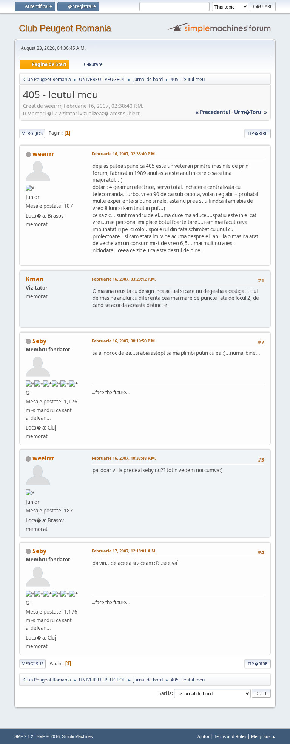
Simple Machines (77, 736)
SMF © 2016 (48, 736)
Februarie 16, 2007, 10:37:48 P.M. (124, 458)
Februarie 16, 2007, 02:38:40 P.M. (124, 153)
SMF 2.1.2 (23, 736)
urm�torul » (250, 112)
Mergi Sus (32, 663)
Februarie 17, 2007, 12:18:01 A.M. (124, 551)
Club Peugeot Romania (65, 28)
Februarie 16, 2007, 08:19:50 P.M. (124, 341)
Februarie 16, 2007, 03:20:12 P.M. (124, 279)
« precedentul (213, 112)
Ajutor (203, 736)
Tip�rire (257, 133)
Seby (39, 341)
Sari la (165, 693)
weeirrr (43, 154)
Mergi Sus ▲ (263, 736)
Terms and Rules (230, 736)
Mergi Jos (32, 133)
